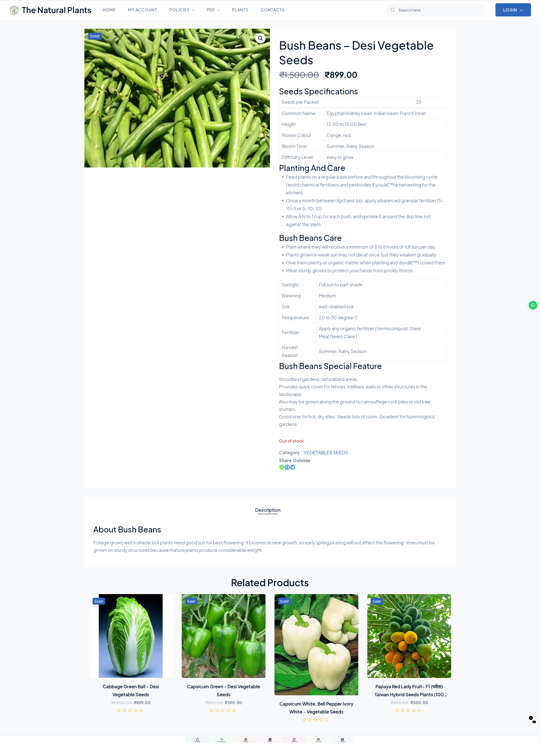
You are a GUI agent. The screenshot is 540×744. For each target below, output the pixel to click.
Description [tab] (267, 510)
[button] (260, 38)
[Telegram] (292, 467)
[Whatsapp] (281, 467)
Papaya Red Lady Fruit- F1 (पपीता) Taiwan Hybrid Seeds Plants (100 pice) (409, 694)
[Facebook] (287, 467)
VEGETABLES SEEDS (326, 452)
